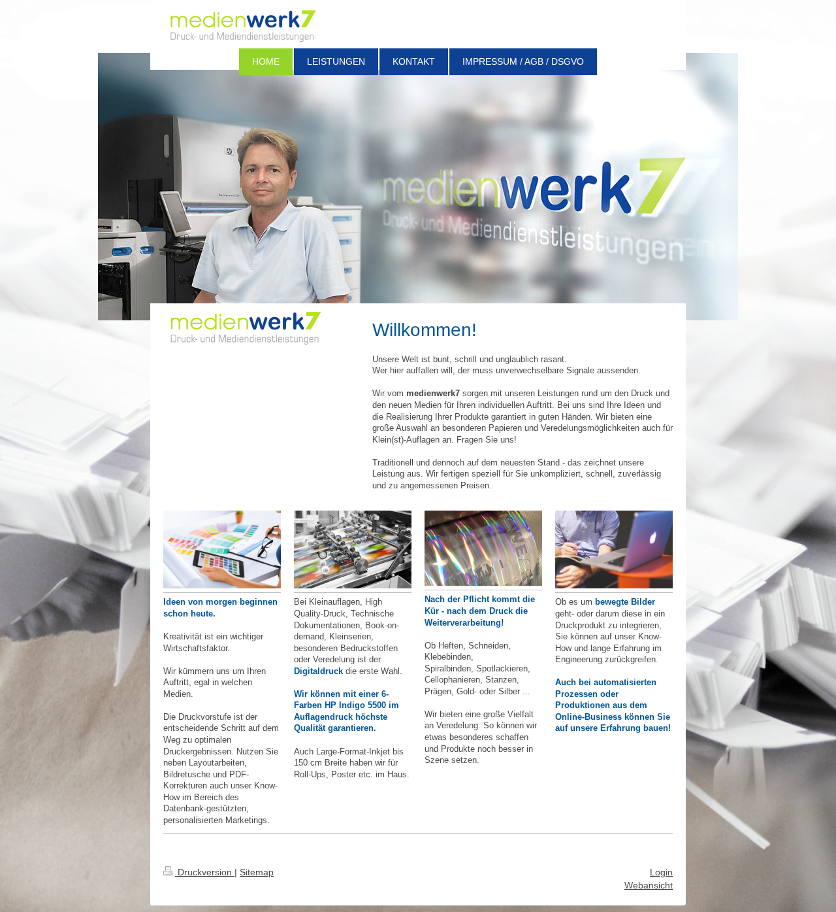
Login (661, 872)
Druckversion (204, 872)
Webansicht (648, 885)
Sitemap (257, 872)
